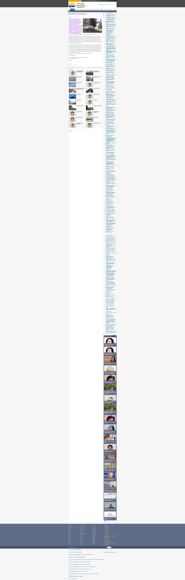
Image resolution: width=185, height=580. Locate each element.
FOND (110, 9)
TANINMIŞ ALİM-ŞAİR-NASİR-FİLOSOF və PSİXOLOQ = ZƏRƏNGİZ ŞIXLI (111, 41)
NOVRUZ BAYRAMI (108, 311)
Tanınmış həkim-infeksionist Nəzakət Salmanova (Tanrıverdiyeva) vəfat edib (111, 160)
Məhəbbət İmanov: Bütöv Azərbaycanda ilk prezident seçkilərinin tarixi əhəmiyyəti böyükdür (110, 316)
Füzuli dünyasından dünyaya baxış (110, 299)
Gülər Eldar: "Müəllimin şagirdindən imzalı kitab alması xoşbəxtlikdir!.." (111, 171)
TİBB (84, 9)
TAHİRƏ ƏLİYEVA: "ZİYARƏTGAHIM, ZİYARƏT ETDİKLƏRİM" (111, 259)
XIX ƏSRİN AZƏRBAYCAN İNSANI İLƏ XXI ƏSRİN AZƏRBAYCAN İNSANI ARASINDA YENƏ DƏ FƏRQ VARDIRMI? (111, 321)
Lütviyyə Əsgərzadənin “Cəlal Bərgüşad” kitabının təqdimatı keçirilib (110, 73)
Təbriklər (69, 539)
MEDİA (87, 9)
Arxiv (107, 9)
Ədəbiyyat (90, 9)
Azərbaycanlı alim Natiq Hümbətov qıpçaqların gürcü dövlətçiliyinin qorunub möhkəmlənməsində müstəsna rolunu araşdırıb (110, 82)
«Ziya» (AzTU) (106, 526)
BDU (110, 11)
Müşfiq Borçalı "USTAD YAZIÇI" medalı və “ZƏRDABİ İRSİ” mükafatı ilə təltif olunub (111, 67)
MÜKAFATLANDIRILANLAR (108, 541)
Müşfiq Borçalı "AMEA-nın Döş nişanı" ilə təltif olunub (110, 62)
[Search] (116, 4)
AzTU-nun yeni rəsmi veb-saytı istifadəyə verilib (110, 204)
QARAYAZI (93, 541)
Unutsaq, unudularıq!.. (71, 541)
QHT (112, 11)
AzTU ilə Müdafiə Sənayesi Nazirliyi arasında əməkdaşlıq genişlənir (111, 99)
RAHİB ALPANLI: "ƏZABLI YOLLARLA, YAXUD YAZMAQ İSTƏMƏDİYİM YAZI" (110, 257)
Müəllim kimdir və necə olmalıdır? (110, 250)
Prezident (70, 11)
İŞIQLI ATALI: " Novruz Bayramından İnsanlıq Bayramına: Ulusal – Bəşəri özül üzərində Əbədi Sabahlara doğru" (111, 309)
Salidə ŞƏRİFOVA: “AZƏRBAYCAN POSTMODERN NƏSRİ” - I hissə (111, 19)
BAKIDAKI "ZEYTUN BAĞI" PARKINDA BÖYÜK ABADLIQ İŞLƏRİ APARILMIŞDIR (110, 288)
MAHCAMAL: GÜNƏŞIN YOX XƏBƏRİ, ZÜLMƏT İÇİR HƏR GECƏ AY (110, 197)
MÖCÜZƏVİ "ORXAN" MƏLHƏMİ (110, 289)
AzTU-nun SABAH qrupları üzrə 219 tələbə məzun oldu (111, 85)
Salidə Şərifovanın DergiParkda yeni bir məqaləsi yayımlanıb (111, 128)
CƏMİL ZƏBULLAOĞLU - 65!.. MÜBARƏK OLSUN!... (110, 33)
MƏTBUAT (106, 525)
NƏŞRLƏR (106, 540)
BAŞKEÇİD (93, 539)
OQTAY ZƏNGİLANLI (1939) (109, 211)
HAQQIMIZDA (106, 544)
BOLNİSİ (93, 540)
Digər (105, 9)
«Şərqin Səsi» (106, 530)
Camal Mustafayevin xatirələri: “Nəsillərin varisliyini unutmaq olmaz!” (110, 218)
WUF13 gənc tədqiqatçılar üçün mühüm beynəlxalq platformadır (110, 175)
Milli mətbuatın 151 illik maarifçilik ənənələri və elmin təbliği (110, 70)
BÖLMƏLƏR (70, 525)
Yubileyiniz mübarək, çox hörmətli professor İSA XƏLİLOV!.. (110, 203)
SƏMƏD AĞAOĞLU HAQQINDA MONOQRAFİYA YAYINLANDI (110, 114)
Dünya (98, 9)
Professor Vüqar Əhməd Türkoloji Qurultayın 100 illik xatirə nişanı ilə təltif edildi (110, 92)
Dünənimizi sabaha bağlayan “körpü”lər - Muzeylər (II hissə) (110, 300)
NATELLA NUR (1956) (109, 90)
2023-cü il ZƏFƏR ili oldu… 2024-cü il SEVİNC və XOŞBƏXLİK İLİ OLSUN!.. (111, 331)
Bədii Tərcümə (94, 532)
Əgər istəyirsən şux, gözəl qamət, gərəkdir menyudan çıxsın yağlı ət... (111, 210)
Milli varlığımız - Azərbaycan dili (110, 276)
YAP (82, 11)
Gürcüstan (101, 9)
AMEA (105, 11)
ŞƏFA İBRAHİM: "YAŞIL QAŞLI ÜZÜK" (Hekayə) (110, 214)
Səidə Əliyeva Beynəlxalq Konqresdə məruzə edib (109, 188)
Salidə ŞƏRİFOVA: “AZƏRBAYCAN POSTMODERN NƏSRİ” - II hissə (111, 17)
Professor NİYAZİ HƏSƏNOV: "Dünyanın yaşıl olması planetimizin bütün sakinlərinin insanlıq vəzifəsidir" (111, 263)
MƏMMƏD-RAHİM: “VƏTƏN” (110, 208)
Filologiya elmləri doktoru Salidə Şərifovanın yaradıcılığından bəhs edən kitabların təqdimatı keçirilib (110, 177)
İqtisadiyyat (81, 539)
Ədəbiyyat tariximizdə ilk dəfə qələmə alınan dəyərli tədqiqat (110, 86)
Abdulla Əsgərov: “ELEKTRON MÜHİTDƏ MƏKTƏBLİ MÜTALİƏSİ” (110, 283)
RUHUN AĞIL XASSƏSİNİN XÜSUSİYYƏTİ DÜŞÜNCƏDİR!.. (110, 55)
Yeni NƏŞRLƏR (107, 532)
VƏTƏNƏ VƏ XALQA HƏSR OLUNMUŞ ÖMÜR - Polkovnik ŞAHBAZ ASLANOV (110, 97)
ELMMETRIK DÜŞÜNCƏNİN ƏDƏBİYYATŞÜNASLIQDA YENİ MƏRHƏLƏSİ (110, 148)
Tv (112, 9)
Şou (81, 544)
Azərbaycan (72, 9)
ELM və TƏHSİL (82, 525)
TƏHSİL (81, 9)
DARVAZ (93, 544)
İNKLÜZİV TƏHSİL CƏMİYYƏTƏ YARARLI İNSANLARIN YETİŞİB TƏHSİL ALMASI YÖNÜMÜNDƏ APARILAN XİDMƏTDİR (110, 274)
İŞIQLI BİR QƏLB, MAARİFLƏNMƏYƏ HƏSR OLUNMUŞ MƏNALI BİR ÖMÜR (111, 27)
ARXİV (81, 532)
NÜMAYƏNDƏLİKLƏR (107, 539)
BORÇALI (93, 538)
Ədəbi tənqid (94, 530)
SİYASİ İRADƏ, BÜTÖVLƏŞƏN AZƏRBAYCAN (110, 35)
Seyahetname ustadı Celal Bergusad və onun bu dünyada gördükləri (111, 75)
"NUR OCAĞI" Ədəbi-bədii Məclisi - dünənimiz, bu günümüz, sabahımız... (111, 319)
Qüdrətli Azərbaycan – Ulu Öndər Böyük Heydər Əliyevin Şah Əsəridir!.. (110, 296)
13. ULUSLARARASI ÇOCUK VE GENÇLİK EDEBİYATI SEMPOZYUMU (111, 46)
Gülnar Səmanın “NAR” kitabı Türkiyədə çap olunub (110, 232)
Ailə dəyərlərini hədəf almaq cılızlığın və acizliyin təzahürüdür (111, 243)
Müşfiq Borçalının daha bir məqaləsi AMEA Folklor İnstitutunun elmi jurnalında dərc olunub (111, 108)
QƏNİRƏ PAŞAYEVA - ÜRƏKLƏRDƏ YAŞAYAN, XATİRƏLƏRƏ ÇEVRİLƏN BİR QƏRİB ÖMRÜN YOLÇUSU (111, 272)
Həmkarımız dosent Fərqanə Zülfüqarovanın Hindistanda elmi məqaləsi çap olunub (110, 44)
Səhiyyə (81, 541)
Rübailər (93, 533)
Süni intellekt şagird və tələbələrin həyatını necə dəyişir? (110, 245)
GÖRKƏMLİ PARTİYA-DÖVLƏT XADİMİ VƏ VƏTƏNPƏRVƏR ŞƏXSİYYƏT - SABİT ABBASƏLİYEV (111, 95)
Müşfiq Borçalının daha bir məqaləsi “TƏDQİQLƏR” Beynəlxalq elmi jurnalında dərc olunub (111, 110)
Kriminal (81, 543)
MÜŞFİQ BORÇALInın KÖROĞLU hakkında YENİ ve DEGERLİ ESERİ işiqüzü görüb (110, 39)
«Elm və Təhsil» (107, 529)
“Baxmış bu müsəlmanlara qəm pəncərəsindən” (110, 168)
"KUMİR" (69, 538)
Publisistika (93, 531)
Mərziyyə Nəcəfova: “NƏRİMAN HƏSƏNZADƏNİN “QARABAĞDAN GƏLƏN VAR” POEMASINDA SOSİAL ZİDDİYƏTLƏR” (111, 48)
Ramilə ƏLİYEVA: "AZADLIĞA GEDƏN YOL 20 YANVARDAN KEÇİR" (110, 329)
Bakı (85, 11)
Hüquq (81, 537)
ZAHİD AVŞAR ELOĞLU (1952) (110, 88)
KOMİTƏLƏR (106, 538)
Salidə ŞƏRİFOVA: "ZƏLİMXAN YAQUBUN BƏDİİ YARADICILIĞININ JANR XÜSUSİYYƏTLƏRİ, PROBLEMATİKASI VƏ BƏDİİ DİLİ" (111, 131)
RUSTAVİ (93, 537)
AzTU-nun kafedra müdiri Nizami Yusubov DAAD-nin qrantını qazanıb (111, 119)
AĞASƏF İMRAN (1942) (109, 89)
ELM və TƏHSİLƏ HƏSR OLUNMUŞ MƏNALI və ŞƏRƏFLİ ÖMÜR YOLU (111, 24)
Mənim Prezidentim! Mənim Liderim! (111, 323)
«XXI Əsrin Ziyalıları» (107, 531)
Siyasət (81, 538)
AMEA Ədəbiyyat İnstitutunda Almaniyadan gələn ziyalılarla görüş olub (111, 183)
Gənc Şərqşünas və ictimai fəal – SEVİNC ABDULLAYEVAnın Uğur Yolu (110, 150)
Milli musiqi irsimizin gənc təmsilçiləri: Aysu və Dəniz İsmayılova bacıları (109, 136)
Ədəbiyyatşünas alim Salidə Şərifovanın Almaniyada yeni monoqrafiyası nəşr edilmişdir (110, 77)
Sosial (81, 540)
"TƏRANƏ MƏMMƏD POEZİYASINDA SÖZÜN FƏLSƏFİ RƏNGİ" (111, 36)
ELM (78, 9)
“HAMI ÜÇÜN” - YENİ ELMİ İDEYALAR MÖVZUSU (109, 201)
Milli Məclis (79, 11)
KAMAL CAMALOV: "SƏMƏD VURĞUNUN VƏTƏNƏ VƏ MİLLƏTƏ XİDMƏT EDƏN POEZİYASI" (111, 193)
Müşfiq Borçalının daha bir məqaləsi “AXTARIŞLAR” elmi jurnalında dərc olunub (111, 104)
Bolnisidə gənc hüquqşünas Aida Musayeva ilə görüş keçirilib (110, 112)
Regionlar (102, 11)
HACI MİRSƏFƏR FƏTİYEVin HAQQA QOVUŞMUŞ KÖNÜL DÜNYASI (111, 179)
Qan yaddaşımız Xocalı (109, 314)
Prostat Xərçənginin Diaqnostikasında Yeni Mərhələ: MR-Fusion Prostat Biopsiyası (111, 145)
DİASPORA (81, 533)
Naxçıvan (94, 11)
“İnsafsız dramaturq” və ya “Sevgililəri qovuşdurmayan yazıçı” (111, 282)
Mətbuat (81, 529)
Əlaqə (115, 9)
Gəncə (91, 11)
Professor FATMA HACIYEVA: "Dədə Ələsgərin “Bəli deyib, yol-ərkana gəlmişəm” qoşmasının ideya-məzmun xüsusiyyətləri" (111, 186)
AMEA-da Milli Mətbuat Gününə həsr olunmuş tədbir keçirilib (111, 64)
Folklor (93, 526)
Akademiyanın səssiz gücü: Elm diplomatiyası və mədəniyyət (110, 68)
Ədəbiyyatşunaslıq (94, 529)
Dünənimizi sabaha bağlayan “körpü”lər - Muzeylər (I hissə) (110, 302)
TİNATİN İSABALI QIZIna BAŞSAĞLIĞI (109, 199)
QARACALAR (94, 543)
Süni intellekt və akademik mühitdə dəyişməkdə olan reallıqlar (111, 166)
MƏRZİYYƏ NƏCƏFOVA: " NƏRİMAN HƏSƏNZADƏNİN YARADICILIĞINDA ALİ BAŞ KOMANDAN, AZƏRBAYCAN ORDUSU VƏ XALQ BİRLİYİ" (111, 52)
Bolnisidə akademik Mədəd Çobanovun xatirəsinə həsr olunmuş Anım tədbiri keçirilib (111, 126)
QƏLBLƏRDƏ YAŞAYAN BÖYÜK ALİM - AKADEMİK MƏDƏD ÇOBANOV (110, 80)
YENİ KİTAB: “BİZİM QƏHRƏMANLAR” (108, 173)
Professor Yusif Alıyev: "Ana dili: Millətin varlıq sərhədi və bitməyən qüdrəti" (110, 241)
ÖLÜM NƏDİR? (108, 255)
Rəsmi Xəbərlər (75, 11)
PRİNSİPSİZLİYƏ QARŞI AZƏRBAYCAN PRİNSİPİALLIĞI (110, 327)
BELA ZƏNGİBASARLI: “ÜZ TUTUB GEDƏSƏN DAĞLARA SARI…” (111, 28)
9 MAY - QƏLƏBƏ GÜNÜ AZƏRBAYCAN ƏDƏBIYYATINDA (110, 195)
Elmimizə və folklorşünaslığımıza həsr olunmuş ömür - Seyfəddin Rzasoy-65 (110, 57)
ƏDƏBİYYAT (94, 525)
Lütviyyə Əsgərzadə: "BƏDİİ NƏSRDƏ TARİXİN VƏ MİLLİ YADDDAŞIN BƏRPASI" (110, 31)
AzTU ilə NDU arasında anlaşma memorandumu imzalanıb (110, 122)
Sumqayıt (88, 11)
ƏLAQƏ (69, 543)
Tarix (71, 16)
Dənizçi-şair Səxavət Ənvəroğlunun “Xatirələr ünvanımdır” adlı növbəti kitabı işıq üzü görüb (111, 102)
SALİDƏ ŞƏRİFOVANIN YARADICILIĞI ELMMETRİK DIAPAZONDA (109, 230)
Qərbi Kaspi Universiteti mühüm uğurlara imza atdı (110, 190)
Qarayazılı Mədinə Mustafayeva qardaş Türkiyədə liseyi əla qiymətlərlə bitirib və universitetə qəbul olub (110, 21)
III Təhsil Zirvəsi (108, 292)
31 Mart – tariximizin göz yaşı (110, 305)
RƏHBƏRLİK (106, 537)
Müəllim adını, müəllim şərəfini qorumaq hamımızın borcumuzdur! (110, 325)
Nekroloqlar (69, 540)
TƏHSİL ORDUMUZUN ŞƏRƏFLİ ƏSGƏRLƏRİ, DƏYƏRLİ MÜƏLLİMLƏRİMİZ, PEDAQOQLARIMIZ (110, 266)
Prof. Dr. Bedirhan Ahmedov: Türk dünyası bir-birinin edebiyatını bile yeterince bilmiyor (110, 15)
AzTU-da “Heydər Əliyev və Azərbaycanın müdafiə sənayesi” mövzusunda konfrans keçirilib (110, 207)
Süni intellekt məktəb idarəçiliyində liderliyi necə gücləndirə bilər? (111, 249)
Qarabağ (98, 11)
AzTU (108, 11)
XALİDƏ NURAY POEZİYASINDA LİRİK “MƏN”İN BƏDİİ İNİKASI (110, 152)
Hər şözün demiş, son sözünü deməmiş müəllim (110, 291)
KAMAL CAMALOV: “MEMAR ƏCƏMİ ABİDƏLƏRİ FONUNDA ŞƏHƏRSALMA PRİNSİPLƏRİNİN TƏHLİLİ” (111, 117)
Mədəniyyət (94, 9)
